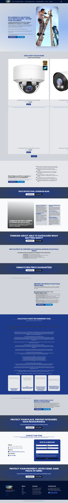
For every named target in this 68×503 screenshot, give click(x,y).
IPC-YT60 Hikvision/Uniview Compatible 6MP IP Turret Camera (28, 148)
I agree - (37, 454)
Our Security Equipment (40, 1)
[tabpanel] (34, 323)
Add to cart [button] (28, 104)
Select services (49, 446)
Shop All (46, 1)
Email (48, 444)
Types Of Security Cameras (19, 1)
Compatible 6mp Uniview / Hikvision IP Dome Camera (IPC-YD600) (28, 100)
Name (37, 444)
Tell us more (38, 449)
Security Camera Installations (30, 1)
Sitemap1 (7, 493)
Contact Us (51, 1)
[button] (34, 156)
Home (13, 1)
